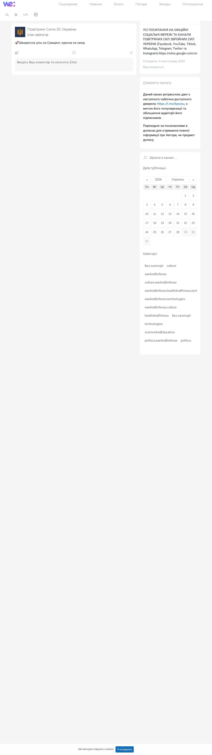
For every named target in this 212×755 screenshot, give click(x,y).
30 (193, 232)
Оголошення (192, 4)
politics (186, 340)
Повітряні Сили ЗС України (51, 29)
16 (193, 213)
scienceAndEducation (160, 332)
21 (177, 223)
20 (170, 223)
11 (154, 213)
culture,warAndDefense (161, 282)
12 (162, 213)
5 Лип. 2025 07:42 (37, 35)
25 (154, 232)
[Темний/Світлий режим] (16, 14)
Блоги (118, 4)
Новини (95, 4)
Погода (141, 4)
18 (154, 223)
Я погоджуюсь (124, 749)
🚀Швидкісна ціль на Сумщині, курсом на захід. (50, 43)
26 (162, 232)
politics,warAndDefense (161, 340)
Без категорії (154, 266)
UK (25, 14)
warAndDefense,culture (161, 307)
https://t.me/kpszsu (170, 104)
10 (146, 213)
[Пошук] (7, 14)
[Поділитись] (131, 53)
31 (146, 241)
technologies (154, 324)
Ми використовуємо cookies (96, 749)
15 (185, 213)
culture (171, 266)
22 (185, 223)
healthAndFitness (157, 316)
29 (185, 232)
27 (170, 232)
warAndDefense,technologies (165, 299)
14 (177, 213)
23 (193, 223)
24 (146, 232)
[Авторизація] (35, 14)
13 (170, 213)
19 (162, 223)
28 (177, 232)
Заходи (164, 4)
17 (146, 223)
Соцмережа (68, 4)
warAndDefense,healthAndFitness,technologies (177, 291)
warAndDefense (155, 274)
